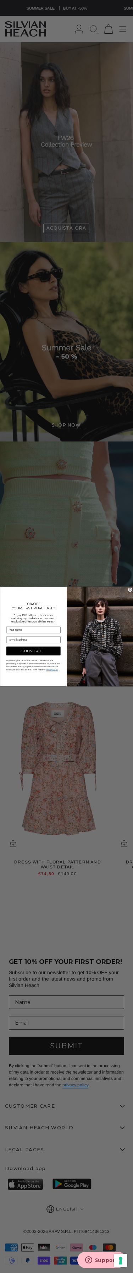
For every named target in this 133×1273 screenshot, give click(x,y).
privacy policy (52, 670)
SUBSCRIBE (33, 651)
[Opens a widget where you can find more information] (101, 1260)
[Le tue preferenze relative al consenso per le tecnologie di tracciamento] (120, 1260)
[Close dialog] (130, 590)
